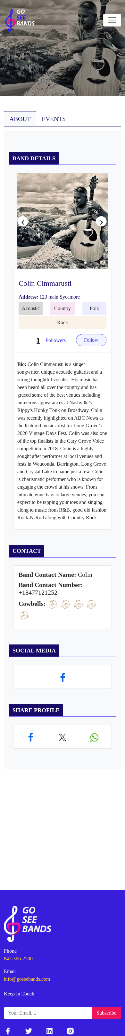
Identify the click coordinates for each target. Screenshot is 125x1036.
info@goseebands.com (27, 979)
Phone (10, 951)
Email (10, 971)
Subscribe (106, 1013)
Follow (91, 340)
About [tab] (20, 118)
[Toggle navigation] (112, 20)
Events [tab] (54, 118)
